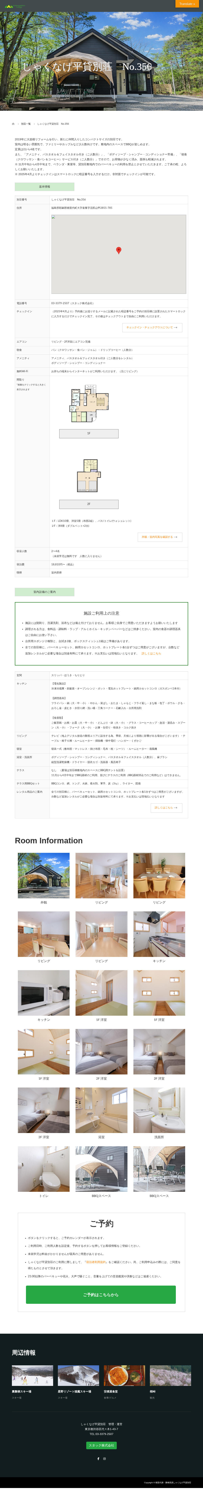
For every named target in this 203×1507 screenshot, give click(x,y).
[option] (104, 1382)
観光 (152, 1397)
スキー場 (16, 1397)
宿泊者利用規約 (96, 1262)
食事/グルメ (110, 1397)
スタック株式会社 (101, 1445)
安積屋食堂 (111, 1391)
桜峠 (152, 1391)
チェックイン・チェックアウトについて (149, 327)
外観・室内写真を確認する (157, 537)
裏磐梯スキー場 (21, 1391)
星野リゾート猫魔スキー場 (74, 1391)
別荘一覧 (26, 123)
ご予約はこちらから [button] (101, 1295)
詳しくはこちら (151, 653)
